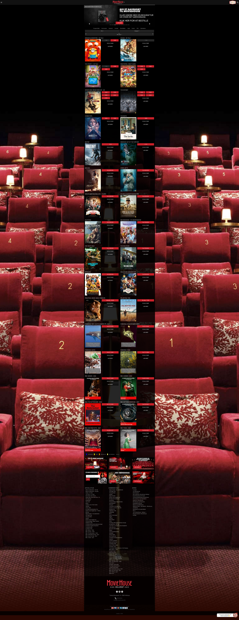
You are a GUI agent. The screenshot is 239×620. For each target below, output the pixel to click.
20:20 (115, 95)
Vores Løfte (88, 507)
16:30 (106, 118)
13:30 (115, 40)
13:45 (115, 66)
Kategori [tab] (136, 31)
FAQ (137, 28)
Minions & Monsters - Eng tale (92, 491)
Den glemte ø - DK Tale (114, 524)
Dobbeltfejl (111, 512)
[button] (89, 24)
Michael (87, 512)
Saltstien (87, 506)
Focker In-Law (112, 551)
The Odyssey (88, 498)
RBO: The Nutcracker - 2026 (92, 533)
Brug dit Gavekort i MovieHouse (140, 513)
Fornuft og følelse (113, 540)
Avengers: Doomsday (114, 564)
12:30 (106, 92)
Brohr (110, 513)
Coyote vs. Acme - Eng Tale (115, 507)
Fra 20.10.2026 (145, 326)
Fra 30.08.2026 (145, 274)
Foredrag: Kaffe (89, 527)
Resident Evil (112, 509)
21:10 (146, 144)
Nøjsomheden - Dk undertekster (92, 513)
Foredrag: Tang (89, 528)
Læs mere (110, 46)
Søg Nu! (113, 481)
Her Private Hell (112, 536)
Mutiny (87, 503)
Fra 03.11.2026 (110, 352)
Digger (110, 516)
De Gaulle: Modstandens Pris (92, 509)
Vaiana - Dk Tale (89, 492)
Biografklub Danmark (137, 503)
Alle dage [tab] (119, 34)
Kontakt (116, 28)
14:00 (150, 66)
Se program (138, 481)
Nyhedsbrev (143, 28)
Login (128, 28)
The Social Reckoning (114, 531)
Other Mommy (112, 527)
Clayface (111, 539)
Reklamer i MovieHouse (138, 500)
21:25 (106, 98)
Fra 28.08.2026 (110, 274)
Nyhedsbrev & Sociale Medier (139, 509)
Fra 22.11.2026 (110, 378)
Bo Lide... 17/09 (145, 300)
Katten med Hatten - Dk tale (115, 557)
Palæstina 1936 (89, 522)
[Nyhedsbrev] (122, 591)
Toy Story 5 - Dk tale (90, 494)
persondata (122, 606)
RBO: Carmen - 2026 (90, 531)
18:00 (146, 118)
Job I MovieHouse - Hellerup (139, 512)
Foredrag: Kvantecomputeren (92, 525)
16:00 (106, 69)
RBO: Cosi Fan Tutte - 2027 (91, 536)
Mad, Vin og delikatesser (138, 504)
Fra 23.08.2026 (110, 222)
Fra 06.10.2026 (110, 326)
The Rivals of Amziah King (114, 506)
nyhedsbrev (112, 606)
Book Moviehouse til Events (139, 495)
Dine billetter (122, 28)
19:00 (141, 95)
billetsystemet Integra (123, 609)
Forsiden (135, 489)
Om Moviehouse (136, 491)
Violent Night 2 (112, 555)
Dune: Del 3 (111, 563)
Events (133, 28)
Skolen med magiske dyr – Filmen (93, 510)
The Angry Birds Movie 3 (114, 566)
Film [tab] (102, 31)
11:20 (146, 40)
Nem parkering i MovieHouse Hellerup (141, 494)
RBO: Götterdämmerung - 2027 (92, 534)
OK (88, 479)
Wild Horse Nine (112, 552)
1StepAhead (132, 609)
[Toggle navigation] (237, 2)
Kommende (104, 28)
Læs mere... (90, 467)
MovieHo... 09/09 (110, 300)
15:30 (115, 92)
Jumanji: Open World (113, 567)
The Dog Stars (89, 516)
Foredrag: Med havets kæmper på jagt (94, 524)
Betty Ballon (111, 519)
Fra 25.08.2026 (110, 196)
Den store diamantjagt (114, 528)
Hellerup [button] (119, 1)
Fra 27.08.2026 (145, 222)
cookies (127, 606)
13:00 (141, 92)
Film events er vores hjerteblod (139, 498)
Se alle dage (110, 43)
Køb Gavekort (136, 492)
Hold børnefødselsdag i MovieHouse (141, 497)
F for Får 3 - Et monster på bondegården (118, 525)
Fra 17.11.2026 (145, 352)
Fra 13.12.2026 (110, 404)
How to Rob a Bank (113, 545)
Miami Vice (111, 573)
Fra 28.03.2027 (110, 430)
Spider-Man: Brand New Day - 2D (93, 497)
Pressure (111, 504)
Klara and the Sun (113, 542)
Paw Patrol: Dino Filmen (91, 495)
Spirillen (87, 518)
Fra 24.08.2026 (145, 170)
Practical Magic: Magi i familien (92, 521)
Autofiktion (111, 500)
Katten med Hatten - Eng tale (115, 558)
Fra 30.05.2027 (145, 430)
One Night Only (89, 515)
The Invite (88, 501)
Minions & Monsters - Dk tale (92, 489)
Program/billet (96, 28)
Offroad (111, 518)
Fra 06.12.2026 (145, 378)
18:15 (110, 144)
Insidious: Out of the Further (91, 504)
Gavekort (111, 28)
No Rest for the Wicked (114, 498)
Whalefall (111, 533)
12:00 (141, 66)
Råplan (110, 530)
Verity (110, 521)
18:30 (106, 95)
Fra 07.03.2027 (145, 404)
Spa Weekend (112, 503)
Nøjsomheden (112, 495)
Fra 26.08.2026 (110, 170)
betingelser (117, 606)
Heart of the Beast (113, 515)
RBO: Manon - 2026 (90, 530)
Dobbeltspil (88, 500)
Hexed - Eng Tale (113, 554)
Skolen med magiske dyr (91, 519)
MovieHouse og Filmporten (139, 501)
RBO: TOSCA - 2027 (90, 537)
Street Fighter (112, 534)
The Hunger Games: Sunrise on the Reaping (118, 548)
